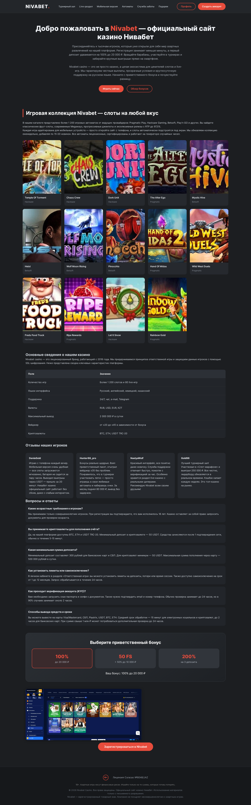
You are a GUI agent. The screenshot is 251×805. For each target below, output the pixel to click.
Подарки (163, 6)
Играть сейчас (111, 88)
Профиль (186, 6)
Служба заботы (145, 6)
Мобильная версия (107, 6)
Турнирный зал (67, 6)
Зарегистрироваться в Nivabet (125, 746)
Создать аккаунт (212, 6)
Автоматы (127, 6)
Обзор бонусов (139, 88)
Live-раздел (86, 6)
